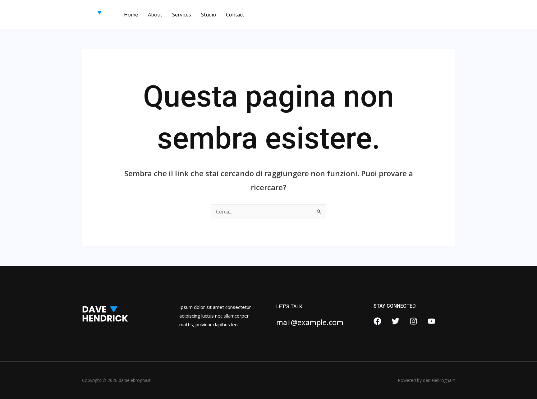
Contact (235, 14)
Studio (208, 14)
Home (131, 14)
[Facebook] (377, 321)
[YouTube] (431, 321)
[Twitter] (395, 321)
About (155, 14)
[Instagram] (413, 321)
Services (181, 14)
